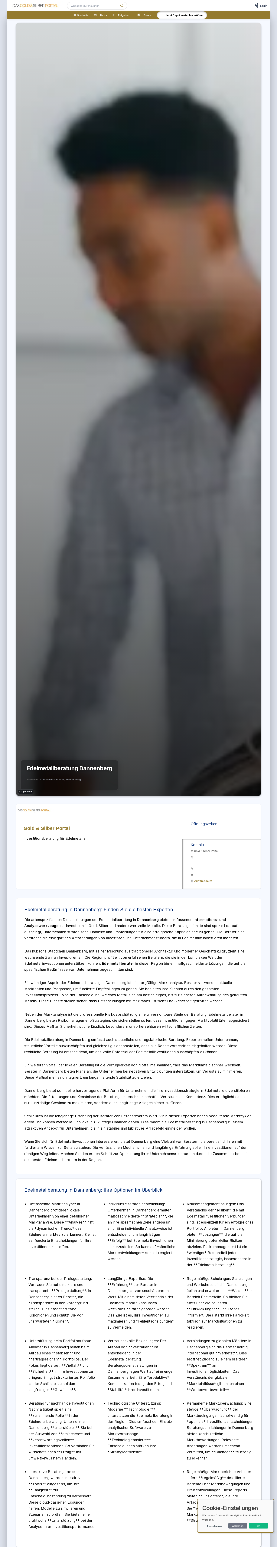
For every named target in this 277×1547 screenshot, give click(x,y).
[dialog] (235, 1516)
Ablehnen (237, 1525)
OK (258, 1525)
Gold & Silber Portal (47, 828)
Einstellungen (214, 1526)
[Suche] (122, 5)
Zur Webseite (203, 881)
